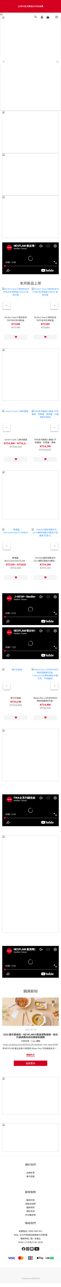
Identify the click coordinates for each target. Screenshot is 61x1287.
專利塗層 (30, 1176)
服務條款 (30, 1207)
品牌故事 (30, 1172)
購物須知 (30, 1200)
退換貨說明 (30, 1203)
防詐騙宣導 (30, 1214)
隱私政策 (30, 1211)
